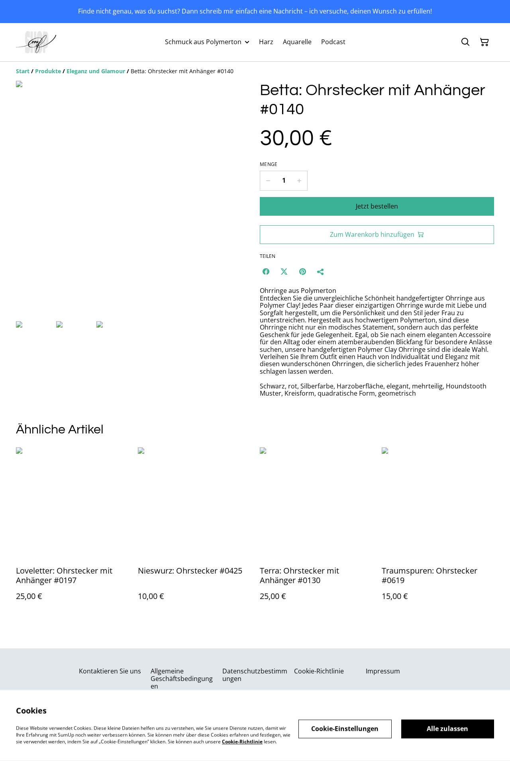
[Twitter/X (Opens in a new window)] (284, 271)
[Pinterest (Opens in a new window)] (302, 271)
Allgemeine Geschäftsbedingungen (182, 679)
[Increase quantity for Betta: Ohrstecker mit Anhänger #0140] (299, 181)
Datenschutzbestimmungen (254, 675)
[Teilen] (321, 271)
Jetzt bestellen (377, 206)
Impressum (383, 671)
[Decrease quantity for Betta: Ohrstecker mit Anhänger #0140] (268, 181)
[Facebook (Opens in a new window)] (266, 271)
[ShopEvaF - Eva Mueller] (36, 42)
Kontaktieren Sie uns (110, 671)
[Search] (465, 42)
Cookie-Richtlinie (319, 671)
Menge (269, 164)
